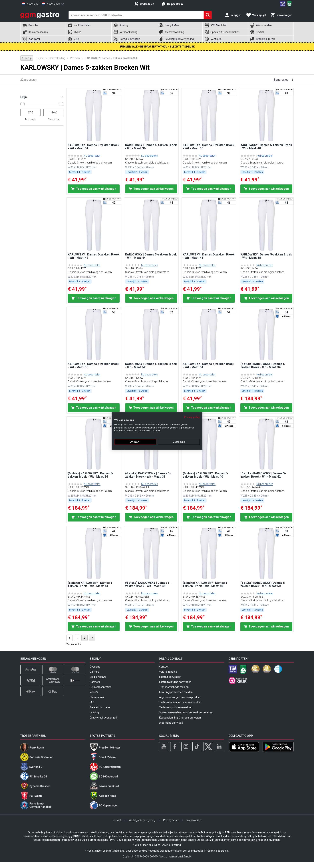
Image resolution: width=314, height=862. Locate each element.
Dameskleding (59, 58)
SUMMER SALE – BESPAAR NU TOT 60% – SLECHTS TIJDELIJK (157, 46)
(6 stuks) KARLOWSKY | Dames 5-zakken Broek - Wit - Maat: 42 (263, 475)
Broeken (76, 58)
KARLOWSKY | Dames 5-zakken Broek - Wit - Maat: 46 (208, 256)
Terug (27, 57)
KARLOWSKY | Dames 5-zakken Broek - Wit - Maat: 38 (208, 146)
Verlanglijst (259, 15)
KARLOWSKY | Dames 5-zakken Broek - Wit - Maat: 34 (93, 146)
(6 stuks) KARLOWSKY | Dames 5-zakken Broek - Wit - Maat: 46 (148, 584)
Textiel (42, 58)
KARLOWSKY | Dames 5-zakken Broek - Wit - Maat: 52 (151, 365)
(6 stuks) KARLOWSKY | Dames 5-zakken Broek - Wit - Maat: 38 (148, 475)
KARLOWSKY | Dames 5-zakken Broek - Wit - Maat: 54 (208, 365)
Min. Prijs (30, 119)
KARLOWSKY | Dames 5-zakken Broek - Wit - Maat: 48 (266, 256)
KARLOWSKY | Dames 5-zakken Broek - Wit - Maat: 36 (151, 146)
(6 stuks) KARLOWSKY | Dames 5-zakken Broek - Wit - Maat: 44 (90, 584)
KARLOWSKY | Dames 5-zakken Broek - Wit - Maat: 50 (93, 365)
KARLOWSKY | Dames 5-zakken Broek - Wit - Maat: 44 (151, 256)
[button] (41, 98)
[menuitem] (43, 25)
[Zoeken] (208, 15)
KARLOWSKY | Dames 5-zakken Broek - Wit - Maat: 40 (266, 146)
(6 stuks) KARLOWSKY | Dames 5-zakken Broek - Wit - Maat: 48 (205, 584)
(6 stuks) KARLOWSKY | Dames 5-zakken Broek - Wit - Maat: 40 (205, 475)
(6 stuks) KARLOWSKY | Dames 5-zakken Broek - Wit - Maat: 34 (263, 365)
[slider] (22, 104)
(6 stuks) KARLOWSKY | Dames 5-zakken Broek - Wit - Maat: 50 (263, 584)
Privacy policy (192, 417)
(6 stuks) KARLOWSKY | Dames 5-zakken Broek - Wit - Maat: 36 (90, 475)
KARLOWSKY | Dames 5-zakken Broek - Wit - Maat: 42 (93, 256)
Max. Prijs (53, 119)
